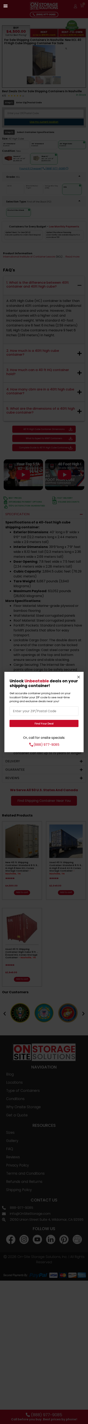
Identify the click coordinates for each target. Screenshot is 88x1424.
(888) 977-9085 (46, 744)
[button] (5, 5)
